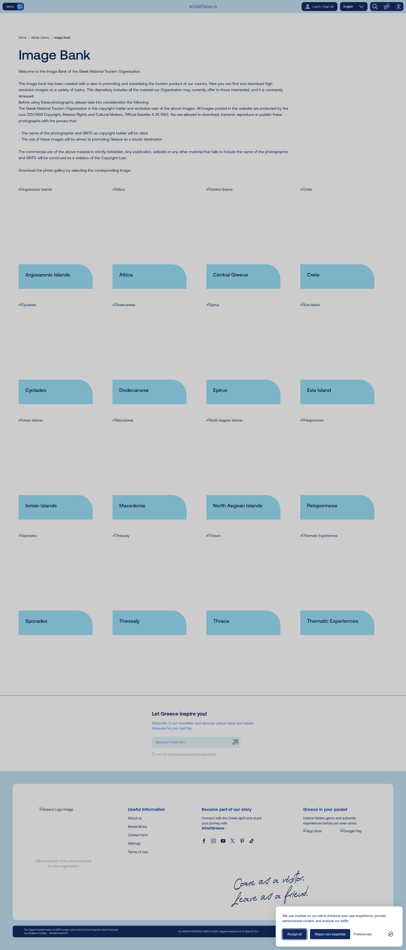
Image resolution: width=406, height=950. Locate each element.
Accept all (294, 934)
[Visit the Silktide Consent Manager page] (391, 934)
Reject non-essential (330, 934)
